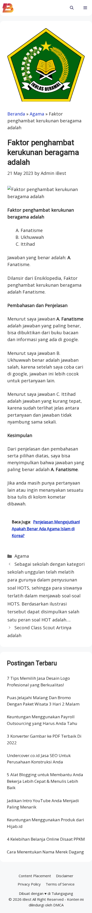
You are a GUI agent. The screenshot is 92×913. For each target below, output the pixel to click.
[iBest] (7, 8)
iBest (27, 899)
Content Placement (35, 875)
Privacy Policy (29, 884)
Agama (37, 114)
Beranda (16, 114)
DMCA (58, 904)
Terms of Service (60, 884)
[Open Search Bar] (72, 8)
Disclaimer (64, 875)
